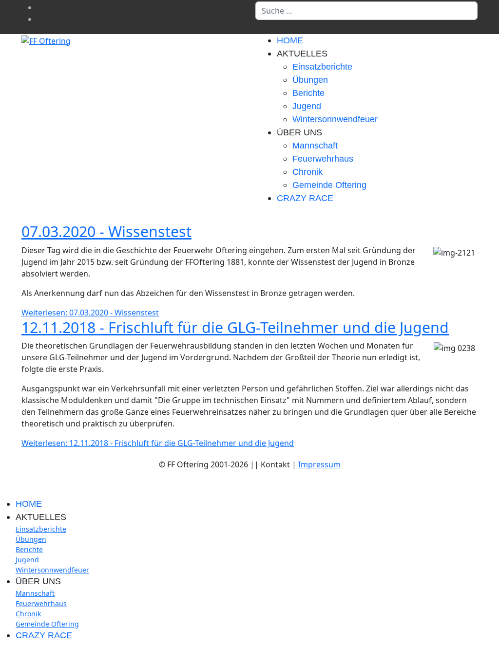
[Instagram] (40, 19)
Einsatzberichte (322, 67)
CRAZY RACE (305, 198)
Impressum (319, 464)
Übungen (310, 80)
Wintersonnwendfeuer (335, 119)
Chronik (307, 172)
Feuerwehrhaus (322, 159)
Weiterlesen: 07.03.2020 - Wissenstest (90, 312)
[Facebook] (40, 7)
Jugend (306, 106)
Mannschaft (315, 145)
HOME (290, 40)
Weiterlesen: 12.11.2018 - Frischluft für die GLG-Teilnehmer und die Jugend (157, 443)
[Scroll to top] (3, 655)
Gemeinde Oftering (329, 185)
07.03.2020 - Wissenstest (106, 231)
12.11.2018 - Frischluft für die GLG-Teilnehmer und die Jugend (235, 327)
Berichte (308, 93)
